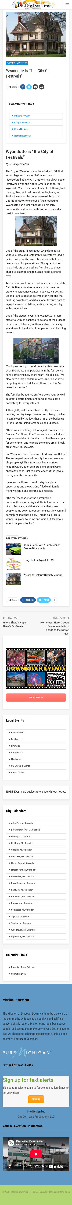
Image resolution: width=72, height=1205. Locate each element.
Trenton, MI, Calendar (21, 923)
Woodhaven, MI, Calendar (23, 930)
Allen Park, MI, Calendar (22, 823)
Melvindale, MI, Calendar (22, 876)
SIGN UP (36, 1099)
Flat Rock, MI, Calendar (22, 843)
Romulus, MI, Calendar (21, 903)
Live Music (16, 759)
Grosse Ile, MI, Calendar (22, 856)
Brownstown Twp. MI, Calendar (25, 830)
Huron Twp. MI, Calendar (22, 863)
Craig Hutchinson (22, 122)
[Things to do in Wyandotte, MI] (13, 564)
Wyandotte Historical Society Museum (42, 575)
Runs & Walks (17, 772)
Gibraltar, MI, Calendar (21, 850)
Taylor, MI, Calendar (20, 916)
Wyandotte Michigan (17, 63)
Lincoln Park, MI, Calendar (23, 870)
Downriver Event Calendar (23, 967)
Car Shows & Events (20, 766)
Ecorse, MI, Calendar (20, 836)
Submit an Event (18, 974)
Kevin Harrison (21, 129)
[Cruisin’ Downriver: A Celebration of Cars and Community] (13, 549)
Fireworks (15, 746)
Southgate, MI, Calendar (22, 910)
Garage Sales (17, 752)
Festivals (15, 739)
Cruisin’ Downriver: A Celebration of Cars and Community (41, 546)
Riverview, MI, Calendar (22, 890)
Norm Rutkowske (22, 136)
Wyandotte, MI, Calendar (22, 936)
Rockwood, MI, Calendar (22, 896)
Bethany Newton (22, 116)
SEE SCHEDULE (36, 697)
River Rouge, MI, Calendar (23, 883)
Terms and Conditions (59, 1192)
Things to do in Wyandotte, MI (38, 560)
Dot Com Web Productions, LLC (36, 1116)
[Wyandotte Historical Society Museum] (13, 579)
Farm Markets (17, 732)
